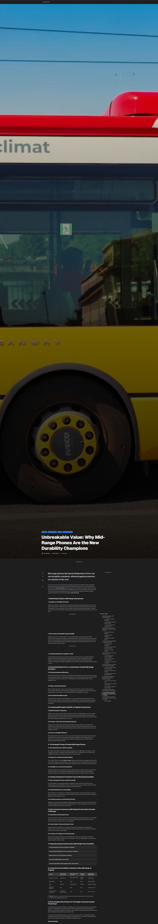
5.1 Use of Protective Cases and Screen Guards (110, 668)
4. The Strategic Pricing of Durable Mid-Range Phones (109, 653)
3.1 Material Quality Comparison (108, 644)
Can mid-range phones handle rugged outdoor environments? (63, 863)
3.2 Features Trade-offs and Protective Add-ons (110, 647)
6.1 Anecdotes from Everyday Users (110, 681)
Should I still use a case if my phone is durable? (60, 855)
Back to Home (47, 2)
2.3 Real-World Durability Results (109, 638)
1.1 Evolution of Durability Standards (109, 619)
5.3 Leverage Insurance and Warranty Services (109, 674)
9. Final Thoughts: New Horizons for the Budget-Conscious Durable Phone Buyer (109, 698)
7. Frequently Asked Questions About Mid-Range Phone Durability (109, 690)
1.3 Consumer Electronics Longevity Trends (109, 625)
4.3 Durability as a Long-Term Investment (110, 662)
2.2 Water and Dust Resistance (108, 636)
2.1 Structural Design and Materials (109, 633)
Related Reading (107, 701)
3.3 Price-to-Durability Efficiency (108, 650)
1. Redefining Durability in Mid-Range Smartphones (108, 617)
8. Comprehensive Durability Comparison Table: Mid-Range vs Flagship (109, 694)
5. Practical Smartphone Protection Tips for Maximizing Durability (109, 665)
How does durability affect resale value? (59, 859)
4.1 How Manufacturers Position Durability (109, 656)
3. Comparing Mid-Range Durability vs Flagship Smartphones (109, 641)
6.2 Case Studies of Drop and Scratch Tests (110, 684)
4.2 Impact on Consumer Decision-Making (109, 659)
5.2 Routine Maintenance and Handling (110, 671)
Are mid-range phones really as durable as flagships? (62, 847)
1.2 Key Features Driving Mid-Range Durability (110, 622)
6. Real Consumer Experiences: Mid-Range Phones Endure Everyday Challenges (108, 678)
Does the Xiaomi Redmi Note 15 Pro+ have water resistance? (63, 851)
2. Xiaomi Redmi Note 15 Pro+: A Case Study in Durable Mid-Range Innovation (109, 629)
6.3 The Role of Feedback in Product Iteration (110, 687)
